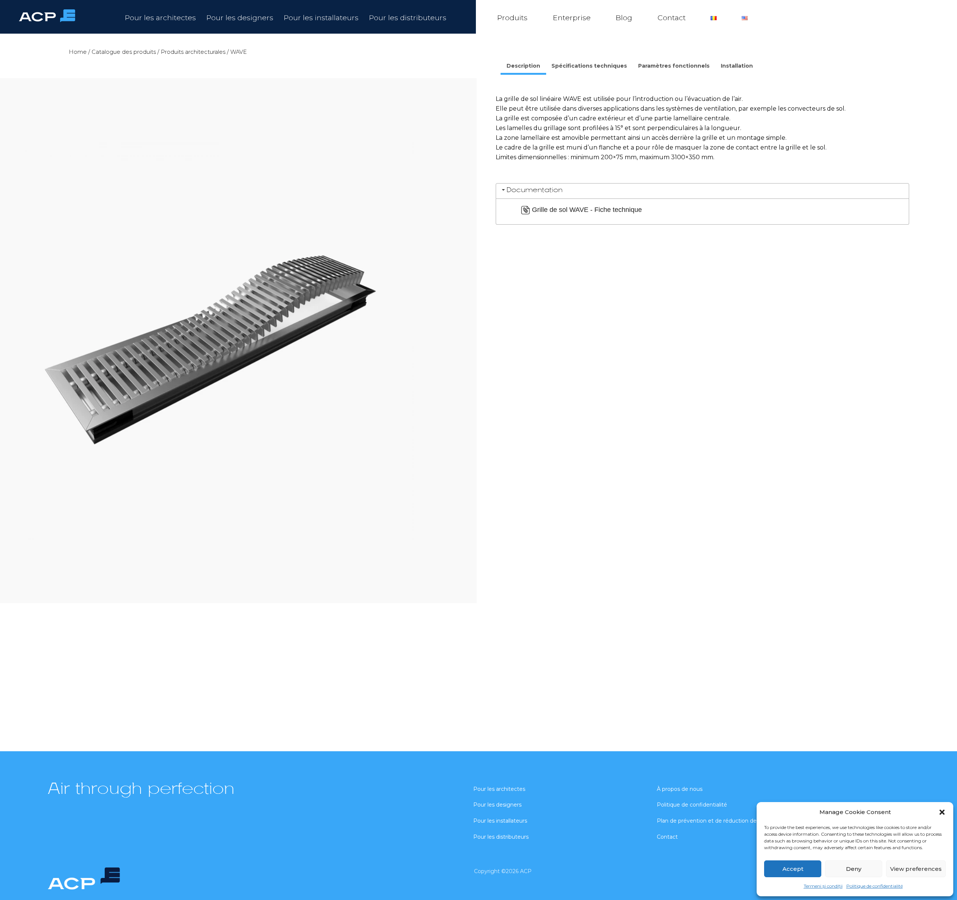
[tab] (523, 67)
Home (78, 52)
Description (523, 65)
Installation (737, 65)
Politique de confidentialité (874, 886)
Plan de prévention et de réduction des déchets (719, 820)
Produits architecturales (193, 52)
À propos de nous (679, 789)
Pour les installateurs (321, 17)
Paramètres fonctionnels (674, 65)
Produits (512, 17)
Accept (792, 868)
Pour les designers (239, 17)
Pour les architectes (160, 17)
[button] (942, 812)
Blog (624, 17)
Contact (672, 17)
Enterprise (572, 17)
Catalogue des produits (124, 52)
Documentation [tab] (535, 190)
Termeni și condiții (823, 886)
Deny (853, 868)
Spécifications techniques (589, 65)
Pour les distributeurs (407, 17)
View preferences (916, 868)
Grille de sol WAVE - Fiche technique (587, 209)
